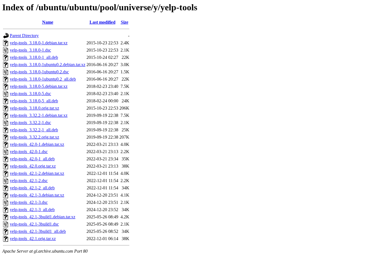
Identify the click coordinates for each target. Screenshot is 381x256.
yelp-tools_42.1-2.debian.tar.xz (37, 173)
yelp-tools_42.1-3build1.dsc (34, 224)
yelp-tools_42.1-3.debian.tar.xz (37, 195)
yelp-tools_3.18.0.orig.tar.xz (34, 108)
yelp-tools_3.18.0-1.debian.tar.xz (38, 42)
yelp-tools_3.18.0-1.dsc (30, 50)
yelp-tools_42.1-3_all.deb (32, 209)
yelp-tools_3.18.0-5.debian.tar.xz (38, 86)
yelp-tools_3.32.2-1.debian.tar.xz (38, 115)
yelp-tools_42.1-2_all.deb (32, 187)
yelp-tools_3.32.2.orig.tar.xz (34, 137)
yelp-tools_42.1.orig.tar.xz (33, 238)
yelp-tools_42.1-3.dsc (29, 202)
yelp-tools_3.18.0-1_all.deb (34, 57)
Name (47, 22)
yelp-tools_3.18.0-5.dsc (30, 93)
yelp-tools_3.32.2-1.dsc (30, 122)
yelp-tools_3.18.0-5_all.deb (34, 100)
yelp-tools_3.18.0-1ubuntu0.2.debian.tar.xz (47, 64)
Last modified (102, 22)
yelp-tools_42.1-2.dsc (29, 180)
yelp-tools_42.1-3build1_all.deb (38, 231)
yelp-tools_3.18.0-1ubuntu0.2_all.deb (43, 79)
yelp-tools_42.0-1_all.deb (32, 158)
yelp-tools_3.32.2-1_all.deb (34, 129)
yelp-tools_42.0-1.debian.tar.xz (37, 144)
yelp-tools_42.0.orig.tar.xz (33, 166)
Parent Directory (24, 35)
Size (124, 22)
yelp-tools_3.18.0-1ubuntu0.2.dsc (39, 71)
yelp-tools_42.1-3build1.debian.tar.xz (42, 216)
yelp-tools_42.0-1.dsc (29, 151)
